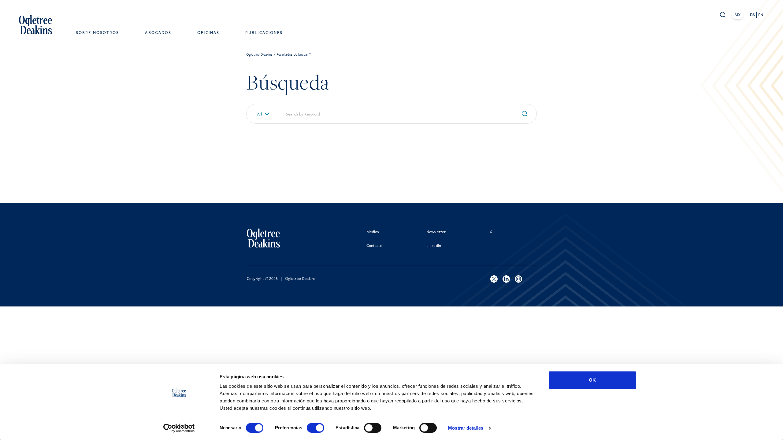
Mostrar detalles (465, 428)
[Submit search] (527, 113)
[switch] (315, 428)
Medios (372, 232)
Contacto (374, 245)
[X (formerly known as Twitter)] (494, 279)
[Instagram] (518, 279)
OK (592, 380)
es (752, 15)
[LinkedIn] (506, 279)
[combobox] (259, 113)
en (760, 15)
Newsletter (436, 232)
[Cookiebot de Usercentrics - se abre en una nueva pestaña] (179, 428)
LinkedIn (433, 245)
